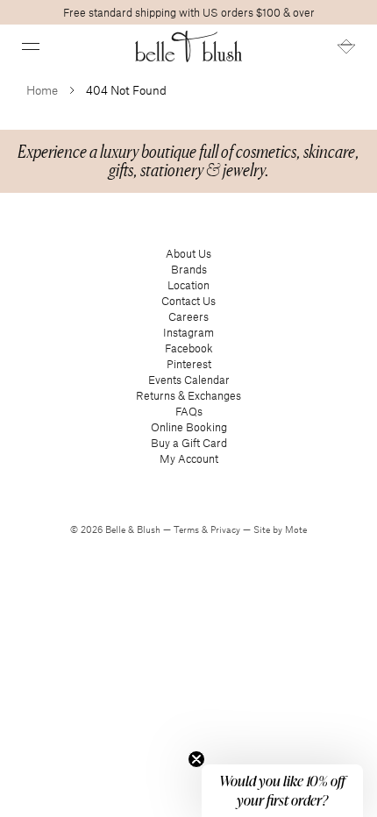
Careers (188, 316)
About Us (188, 253)
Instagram (188, 332)
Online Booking (189, 427)
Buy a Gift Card (189, 443)
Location (188, 285)
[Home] (189, 46)
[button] (31, 46)
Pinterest (189, 364)
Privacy (226, 529)
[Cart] (346, 46)
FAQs (189, 411)
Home (42, 89)
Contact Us (188, 301)
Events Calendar (189, 380)
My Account (189, 458)
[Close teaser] (196, 759)
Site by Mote (280, 529)
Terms (188, 529)
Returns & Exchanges (188, 395)
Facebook (189, 348)
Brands (189, 269)
